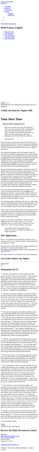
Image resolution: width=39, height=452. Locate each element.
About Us (7, 8)
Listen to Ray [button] (5, 263)
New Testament (9, 35)
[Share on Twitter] (6, 103)
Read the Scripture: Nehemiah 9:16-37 (13, 124)
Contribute (8, 6)
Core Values (8, 10)
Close (3, 424)
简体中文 (11, 15)
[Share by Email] (5, 103)
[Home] (3, 3)
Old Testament (9, 33)
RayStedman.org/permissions (9, 249)
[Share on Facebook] (8, 103)
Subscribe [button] (4, 434)
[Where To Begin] (1, 114)
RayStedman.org (11, 23)
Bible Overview (9, 32)
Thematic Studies (10, 37)
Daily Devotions (9, 38)
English (7, 11)
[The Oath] (1, 124)
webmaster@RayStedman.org (10, 444)
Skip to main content (7, 1)
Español (10, 13)
